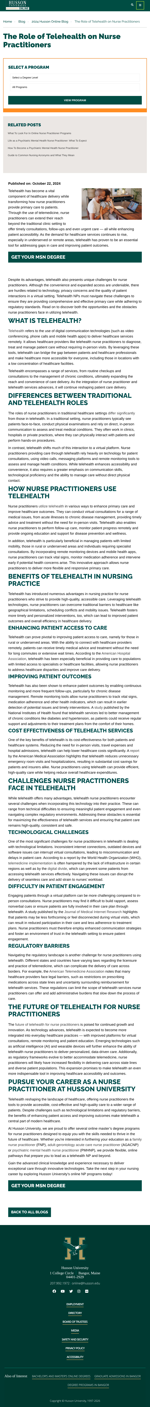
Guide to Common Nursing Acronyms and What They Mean (41, 155)
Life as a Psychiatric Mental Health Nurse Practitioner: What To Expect (47, 140)
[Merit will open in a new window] (95, 1291)
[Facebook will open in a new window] (56, 1291)
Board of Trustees (74, 1322)
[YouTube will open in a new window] (65, 1291)
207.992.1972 (60, 1283)
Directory (75, 1313)
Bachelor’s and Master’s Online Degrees (61, 1376)
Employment (75, 1304)
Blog (21, 21)
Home (7, 21)
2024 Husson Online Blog (49, 21)
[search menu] (132, 5)
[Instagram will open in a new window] (80, 1291)
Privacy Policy (74, 1348)
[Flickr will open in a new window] (88, 1291)
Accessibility (75, 1357)
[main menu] (140, 5)
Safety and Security (75, 1339)
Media (75, 1330)
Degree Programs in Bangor (88, 1385)
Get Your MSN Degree (38, 257)
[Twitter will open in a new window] (73, 1291)
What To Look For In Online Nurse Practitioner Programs (39, 133)
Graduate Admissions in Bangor (117, 1376)
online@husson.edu (86, 1283)
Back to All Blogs (29, 1212)
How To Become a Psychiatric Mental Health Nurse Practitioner (43, 148)
